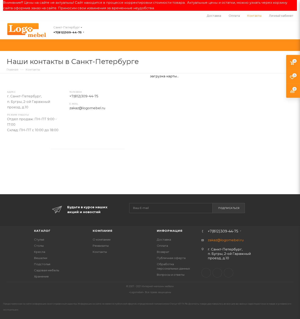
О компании (101, 239)
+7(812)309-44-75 (67, 32)
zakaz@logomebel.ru (87, 108)
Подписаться (229, 208)
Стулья (39, 239)
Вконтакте (11, 147)
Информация (170, 230)
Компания (102, 230)
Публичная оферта (171, 258)
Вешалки (40, 258)
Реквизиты (101, 245)
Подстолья (42, 264)
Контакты (100, 252)
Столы (39, 245)
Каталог (42, 230)
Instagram (23, 147)
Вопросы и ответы (170, 274)
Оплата (162, 245)
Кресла (39, 252)
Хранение (41, 276)
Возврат (163, 252)
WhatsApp (35, 147)
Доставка (164, 239)
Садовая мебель (46, 270)
